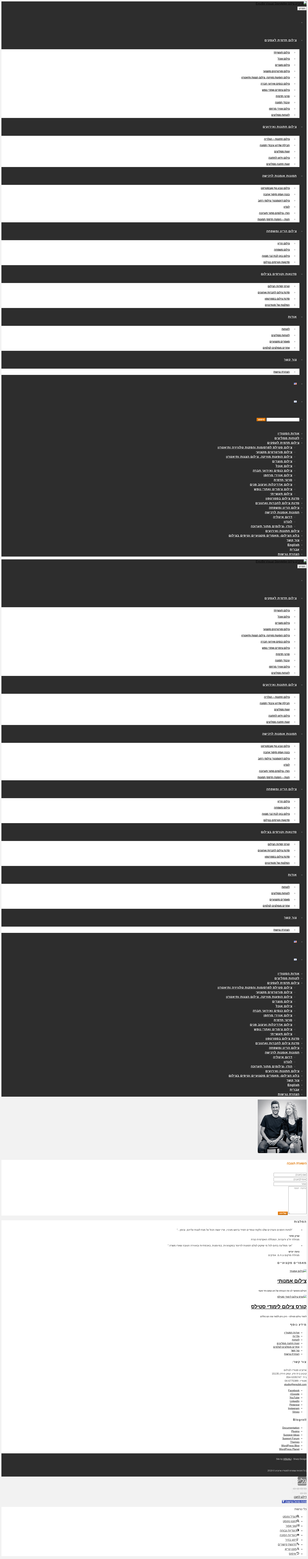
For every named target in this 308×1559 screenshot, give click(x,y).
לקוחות (295, 1339)
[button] (294, 1501)
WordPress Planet (289, 1449)
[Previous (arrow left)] (305, 1493)
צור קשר (295, 1350)
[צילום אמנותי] (298, 1271)
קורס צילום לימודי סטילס (279, 1306)
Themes (294, 1442)
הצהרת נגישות (291, 1354)
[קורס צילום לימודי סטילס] (292, 1296)
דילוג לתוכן (300, 1497)
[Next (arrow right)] (301, 1493)
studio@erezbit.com (295, 1384)
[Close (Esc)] (305, 1488)
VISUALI (287, 1459)
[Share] (301, 1488)
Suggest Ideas (291, 1434)
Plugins (295, 1431)
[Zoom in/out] (294, 1488)
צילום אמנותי (292, 1281)
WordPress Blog (290, 1445)
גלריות (296, 1336)
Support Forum (290, 1438)
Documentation (290, 1427)
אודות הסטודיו (291, 1332)
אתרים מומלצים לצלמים (286, 1346)
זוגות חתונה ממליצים (288, 1343)
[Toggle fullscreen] (298, 1488)
